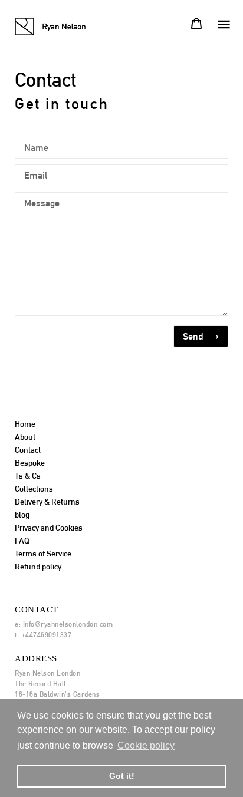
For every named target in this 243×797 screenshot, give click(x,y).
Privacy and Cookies (49, 527)
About (25, 437)
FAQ (22, 540)
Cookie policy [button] (146, 745)
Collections (34, 488)
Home (25, 424)
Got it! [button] (121, 775)
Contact (28, 450)
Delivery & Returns (47, 501)
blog (22, 514)
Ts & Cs (28, 475)
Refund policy (38, 566)
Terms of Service (43, 553)
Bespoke (30, 462)
